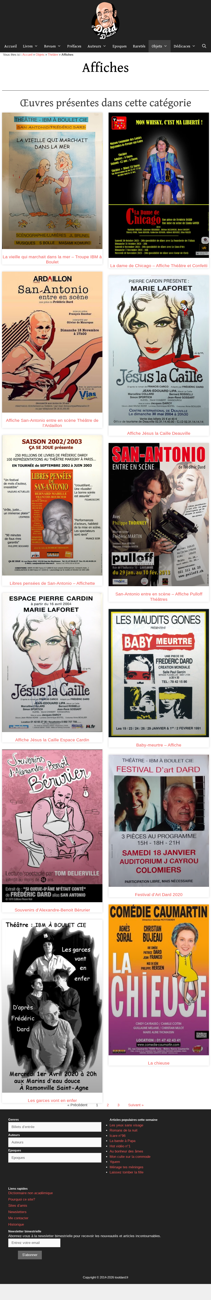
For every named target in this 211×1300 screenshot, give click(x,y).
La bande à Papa (122, 1141)
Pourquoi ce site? (21, 1199)
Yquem (115, 1162)
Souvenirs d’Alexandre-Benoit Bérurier (52, 910)
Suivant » (136, 1105)
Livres (28, 46)
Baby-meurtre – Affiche (158, 745)
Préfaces (74, 46)
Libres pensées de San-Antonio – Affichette (52, 583)
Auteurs (94, 46)
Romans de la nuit (123, 1130)
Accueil (10, 46)
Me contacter (18, 1218)
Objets (157, 46)
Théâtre (53, 54)
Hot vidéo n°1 (120, 1146)
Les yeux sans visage (126, 1125)
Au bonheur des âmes (126, 1151)
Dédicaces (182, 46)
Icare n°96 (117, 1136)
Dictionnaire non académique (30, 1193)
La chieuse (159, 1063)
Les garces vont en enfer (52, 1100)
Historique (16, 1224)
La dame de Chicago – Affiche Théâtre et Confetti (158, 265)
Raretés (139, 46)
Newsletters (17, 1212)
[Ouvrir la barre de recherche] (204, 46)
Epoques (120, 46)
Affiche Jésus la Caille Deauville (158, 433)
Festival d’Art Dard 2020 (159, 894)
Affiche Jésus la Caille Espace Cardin (52, 739)
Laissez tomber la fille (126, 1172)
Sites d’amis (17, 1206)
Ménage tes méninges (126, 1167)
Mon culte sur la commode (130, 1157)
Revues (50, 46)
